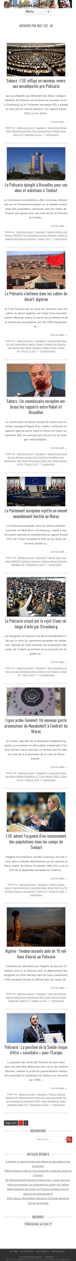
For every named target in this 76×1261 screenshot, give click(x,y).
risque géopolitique (50, 1101)
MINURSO (17, 235)
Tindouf (60, 235)
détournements (38, 671)
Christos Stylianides (20, 671)
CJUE (19, 460)
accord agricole (54, 454)
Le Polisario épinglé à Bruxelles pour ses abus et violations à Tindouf (36, 187)
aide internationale (57, 993)
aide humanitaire (56, 668)
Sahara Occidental (58, 561)
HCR (48, 671)
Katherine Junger (25, 127)
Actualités (40, 127)
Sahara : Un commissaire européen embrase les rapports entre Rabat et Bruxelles (36, 406)
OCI (37, 776)
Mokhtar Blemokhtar (25, 776)
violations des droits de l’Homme (20, 238)
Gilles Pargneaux (39, 887)
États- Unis (61, 557)
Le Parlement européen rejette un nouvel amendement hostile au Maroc (36, 513)
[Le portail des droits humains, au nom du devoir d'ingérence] (38, 7)
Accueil (14, 1251)
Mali (9, 347)
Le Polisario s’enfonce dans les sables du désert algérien (36, 296)
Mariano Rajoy (18, 347)
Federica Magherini (21, 887)
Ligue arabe (54, 773)
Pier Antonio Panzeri (42, 131)
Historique (58, 1251)
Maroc (8, 131)
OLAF (56, 887)
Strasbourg (16, 564)
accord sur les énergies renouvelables (42, 457)
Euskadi (39, 344)
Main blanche (59, 344)
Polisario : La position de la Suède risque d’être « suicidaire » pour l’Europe (36, 1050)
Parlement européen (22, 131)
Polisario (56, 131)
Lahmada (48, 344)
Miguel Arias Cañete (37, 460)
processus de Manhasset (22, 1101)
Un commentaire (48, 351)
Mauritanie (37, 347)
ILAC (16, 1097)
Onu (25, 235)
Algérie (50, 232)
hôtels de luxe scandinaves (26, 997)
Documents (42, 1251)
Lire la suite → (58, 121)
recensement (29, 891)
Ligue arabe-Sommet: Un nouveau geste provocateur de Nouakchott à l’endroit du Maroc (36, 725)
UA (18, 780)
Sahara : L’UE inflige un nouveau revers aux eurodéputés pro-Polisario (36, 83)
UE (20, 134)
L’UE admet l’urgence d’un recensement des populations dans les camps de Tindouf (36, 841)
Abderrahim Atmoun (57, 127)
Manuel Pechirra (26, 1097)
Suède (21, 1104)
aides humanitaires (19, 344)
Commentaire (52, 134)
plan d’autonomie (54, 1097)
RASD (53, 347)
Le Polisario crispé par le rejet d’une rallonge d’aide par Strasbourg (36, 624)
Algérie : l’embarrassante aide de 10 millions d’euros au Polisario (36, 954)
